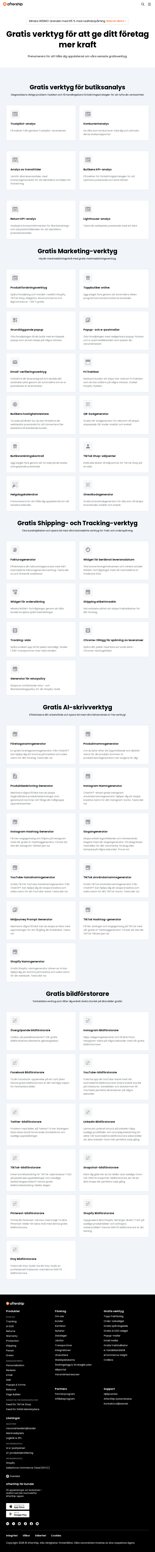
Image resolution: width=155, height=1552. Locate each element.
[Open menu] (149, 4)
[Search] (142, 4)
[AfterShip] (13, 4)
